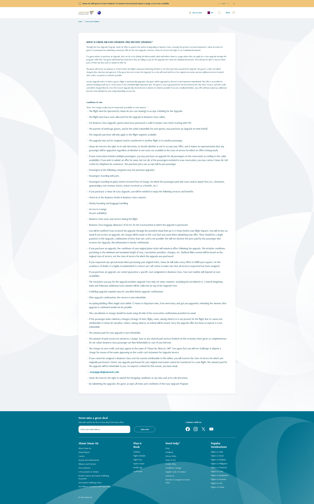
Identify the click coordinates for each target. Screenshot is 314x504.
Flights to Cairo (217, 471)
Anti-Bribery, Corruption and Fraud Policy (94, 486)
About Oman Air (84, 448)
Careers (81, 456)
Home (80, 21)
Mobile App (137, 467)
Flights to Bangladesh (219, 475)
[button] (218, 3)
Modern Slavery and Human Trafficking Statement (93, 477)
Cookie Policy (170, 464)
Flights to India (217, 452)
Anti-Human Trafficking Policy (90, 482)
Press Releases (84, 468)
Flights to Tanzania (218, 479)
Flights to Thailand (218, 459)
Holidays (136, 452)
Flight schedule (139, 455)
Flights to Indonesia (219, 467)
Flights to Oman (217, 455)
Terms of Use (170, 460)
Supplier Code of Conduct (175, 472)
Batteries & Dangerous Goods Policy (177, 481)
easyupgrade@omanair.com (104, 371)
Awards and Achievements (88, 460)
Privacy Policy (170, 456)
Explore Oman (138, 463)
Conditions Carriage (173, 468)
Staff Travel (137, 471)
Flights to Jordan (217, 487)
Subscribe (145, 429)
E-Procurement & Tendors (88, 472)
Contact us (169, 475)
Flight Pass (137, 459)
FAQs (167, 448)
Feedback (169, 452)
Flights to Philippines (219, 463)
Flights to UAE (216, 483)
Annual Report (84, 452)
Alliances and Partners (87, 464)
